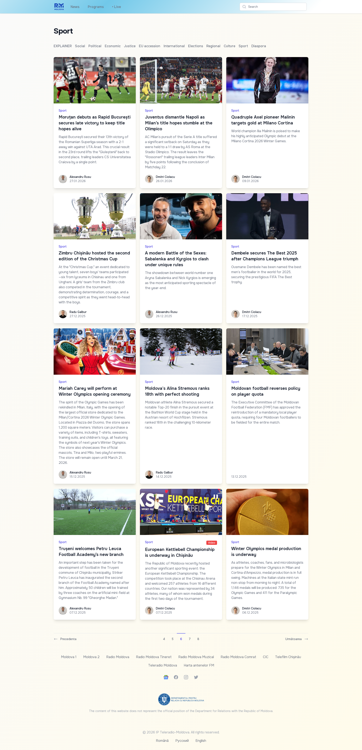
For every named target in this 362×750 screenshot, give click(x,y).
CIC (265, 657)
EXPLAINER (63, 46)
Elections (195, 46)
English (200, 740)
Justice (130, 46)
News (75, 7)
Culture (229, 46)
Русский (182, 740)
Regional (213, 46)
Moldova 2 (91, 657)
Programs (96, 7)
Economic (113, 46)
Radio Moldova (117, 657)
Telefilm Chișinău (288, 657)
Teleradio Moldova (162, 665)
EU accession (149, 46)
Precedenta (68, 639)
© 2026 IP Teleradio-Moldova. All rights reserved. (181, 732)
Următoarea (293, 639)
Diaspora (258, 46)
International (174, 46)
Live (116, 7)
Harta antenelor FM (199, 665)
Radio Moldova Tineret (154, 657)
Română (162, 740)
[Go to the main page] (59, 7)
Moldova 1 (68, 657)
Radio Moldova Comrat (238, 657)
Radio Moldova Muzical (196, 657)
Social (80, 46)
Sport (243, 46)
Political (94, 46)
